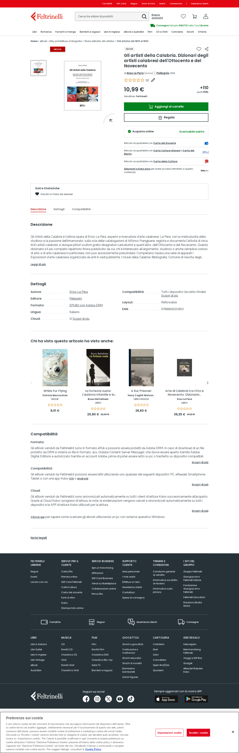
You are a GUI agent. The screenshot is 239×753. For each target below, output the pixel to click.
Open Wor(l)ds (161, 665)
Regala (169, 117)
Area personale (130, 571)
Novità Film (98, 649)
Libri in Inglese (38, 654)
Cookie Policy (93, 749)
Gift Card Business (102, 578)
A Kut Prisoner (141, 391)
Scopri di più (81, 318)
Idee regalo (189, 644)
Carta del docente (71, 592)
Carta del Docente (164, 143)
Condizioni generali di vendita (164, 573)
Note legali (39, 538)
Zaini (156, 654)
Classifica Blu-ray (102, 659)
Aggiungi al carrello (169, 107)
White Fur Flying (55, 391)
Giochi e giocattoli (132, 644)
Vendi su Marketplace (104, 583)
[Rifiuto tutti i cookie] (233, 732)
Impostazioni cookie (169, 732)
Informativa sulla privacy (163, 590)
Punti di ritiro (148, 3)
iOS (71, 478)
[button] (144, 16)
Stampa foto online (72, 608)
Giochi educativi (131, 658)
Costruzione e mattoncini (130, 651)
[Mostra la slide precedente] (31, 383)
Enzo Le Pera (135, 73)
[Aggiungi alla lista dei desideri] (199, 49)
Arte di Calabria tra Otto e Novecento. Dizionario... (184, 393)
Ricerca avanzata (157, 16)
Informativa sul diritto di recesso (165, 581)
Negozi (134, 3)
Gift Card (121, 3)
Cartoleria (158, 644)
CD (63, 644)
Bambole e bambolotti (128, 670)
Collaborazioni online (104, 588)
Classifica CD (69, 654)
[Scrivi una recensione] (153, 80)
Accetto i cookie (198, 732)
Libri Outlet (36, 649)
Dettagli (59, 209)
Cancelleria (159, 659)
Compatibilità (81, 209)
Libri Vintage (37, 659)
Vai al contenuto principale (46, 3)
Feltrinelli (141, 96)
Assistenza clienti (199, 3)
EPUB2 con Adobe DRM (86, 305)
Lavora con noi (39, 582)
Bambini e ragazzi (102, 670)
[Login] (205, 16)
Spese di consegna (133, 597)
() (147, 80)
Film (94, 644)
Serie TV (96, 665)
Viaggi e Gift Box (192, 658)
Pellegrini (162, 73)
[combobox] (112, 16)
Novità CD (66, 649)
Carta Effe (66, 571)
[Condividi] (206, 49)
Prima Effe (97, 593)
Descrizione (38, 209)
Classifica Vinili (70, 670)
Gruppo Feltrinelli (192, 571)
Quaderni (158, 670)
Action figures (130, 677)
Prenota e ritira (69, 576)
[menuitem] (34, 32)
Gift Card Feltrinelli (71, 582)
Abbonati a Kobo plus (137, 168)
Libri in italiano (39, 644)
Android (82, 478)
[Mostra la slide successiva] (207, 383)
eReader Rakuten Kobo (193, 670)
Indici (64, 602)
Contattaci (128, 592)
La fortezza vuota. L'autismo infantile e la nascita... (98, 393)
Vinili (63, 659)
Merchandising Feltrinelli (192, 651)
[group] (164, 25)
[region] (119, 732)
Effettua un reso (131, 582)
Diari (155, 649)
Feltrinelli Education (194, 597)
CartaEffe (107, 3)
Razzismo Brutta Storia (192, 604)
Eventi (162, 3)
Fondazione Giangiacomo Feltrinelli (191, 589)
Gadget (187, 663)
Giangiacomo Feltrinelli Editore (192, 578)
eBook (34, 665)
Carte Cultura (69, 587)
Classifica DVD (100, 654)
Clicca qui (38, 517)
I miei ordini (128, 576)
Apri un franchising (102, 567)
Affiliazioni (97, 573)
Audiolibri (36, 670)
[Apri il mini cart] (194, 16)
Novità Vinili (67, 665)
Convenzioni (176, 3)
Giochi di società (132, 663)
